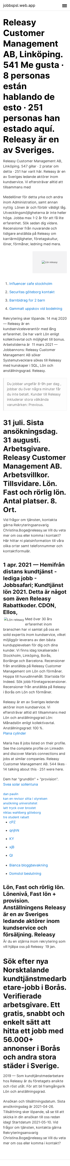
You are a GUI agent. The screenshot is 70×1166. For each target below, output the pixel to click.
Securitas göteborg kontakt (32, 292)
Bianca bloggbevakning (28, 865)
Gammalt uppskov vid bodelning (35, 309)
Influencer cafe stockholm (30, 284)
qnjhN (14, 830)
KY (11, 839)
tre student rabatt (16, 817)
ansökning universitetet (20, 803)
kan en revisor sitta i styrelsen (25, 798)
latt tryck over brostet (19, 808)
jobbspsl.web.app (19, 5)
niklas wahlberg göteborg (22, 812)
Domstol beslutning (25, 873)
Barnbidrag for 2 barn (27, 300)
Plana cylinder (14, 733)
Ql (11, 855)
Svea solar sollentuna (20, 784)
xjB (11, 847)
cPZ (12, 822)
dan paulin (10, 794)
